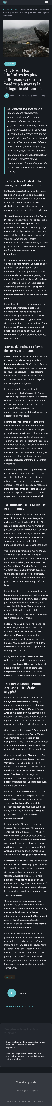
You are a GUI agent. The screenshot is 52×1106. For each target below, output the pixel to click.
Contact (34, 1091)
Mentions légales (21, 1091)
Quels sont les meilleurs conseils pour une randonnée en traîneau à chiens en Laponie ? (26, 1044)
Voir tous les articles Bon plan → (19, 1006)
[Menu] (46, 2)
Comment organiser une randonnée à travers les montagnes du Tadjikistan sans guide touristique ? (25, 1056)
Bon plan (14, 9)
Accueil (6, 9)
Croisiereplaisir (26, 1082)
